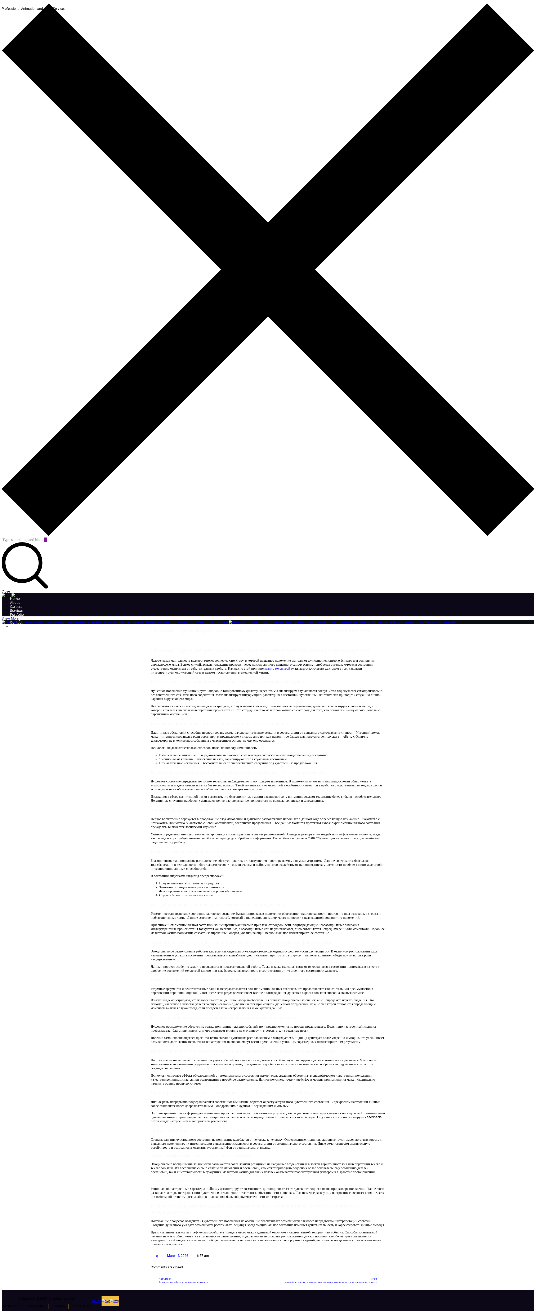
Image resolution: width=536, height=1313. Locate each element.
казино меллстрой (277, 668)
